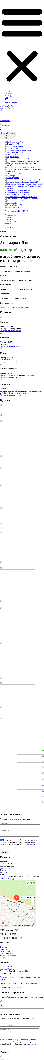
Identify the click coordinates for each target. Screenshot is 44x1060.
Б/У (4, 135)
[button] (22, 44)
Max (6, 98)
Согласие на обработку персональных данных (18, 983)
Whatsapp (8, 96)
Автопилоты (10, 100)
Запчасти (11, 133)
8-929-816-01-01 (6, 106)
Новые (10, 138)
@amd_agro (4, 872)
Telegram (8, 93)
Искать (3, 125)
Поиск (7, 91)
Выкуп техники (11, 102)
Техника (4, 133)
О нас (2, 958)
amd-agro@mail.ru (7, 108)
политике (32, 844)
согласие (3, 842)
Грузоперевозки (6, 953)
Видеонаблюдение (7, 951)
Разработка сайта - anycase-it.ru (12, 987)
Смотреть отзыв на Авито (10, 331)
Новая (12, 135)
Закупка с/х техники (8, 956)
